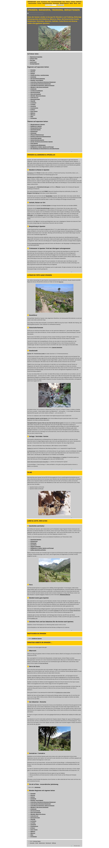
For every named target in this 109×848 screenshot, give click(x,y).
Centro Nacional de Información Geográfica (37, 461)
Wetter (71, 3)
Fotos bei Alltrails (44, 663)
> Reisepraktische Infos (36, 128)
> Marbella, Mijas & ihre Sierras (37, 96)
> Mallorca (32, 113)
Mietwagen (40, 215)
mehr (79, 3)
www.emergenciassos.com (37, 243)
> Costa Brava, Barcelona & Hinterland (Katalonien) (43, 82)
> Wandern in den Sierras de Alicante (39, 87)
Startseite (32, 843)
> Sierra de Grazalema (35, 94)
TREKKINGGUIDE (32, 1)
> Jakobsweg (37, 787)
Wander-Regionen (64, 3)
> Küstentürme (33, 131)
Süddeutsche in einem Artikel (63, 692)
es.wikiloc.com (57, 177)
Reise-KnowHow (32, 3)
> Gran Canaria (33, 111)
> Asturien (32, 71)
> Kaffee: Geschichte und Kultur (38, 550)
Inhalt (38, 1)
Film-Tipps (32, 60)
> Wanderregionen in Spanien (37, 124)
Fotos (49, 1)
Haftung (54, 843)
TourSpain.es (30, 173)
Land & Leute (33, 62)
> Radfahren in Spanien (36, 126)
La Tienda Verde (31, 451)
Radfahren (78, 1)
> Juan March (33, 544)
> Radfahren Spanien (36, 638)
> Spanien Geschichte (56, 347)
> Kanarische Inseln (35, 99)
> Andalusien (33, 89)
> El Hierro (32, 109)
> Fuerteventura (34, 108)
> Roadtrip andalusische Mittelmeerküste (40, 136)
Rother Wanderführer (75, 610)
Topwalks (31, 187)
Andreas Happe (36, 841)
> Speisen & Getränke (35, 546)
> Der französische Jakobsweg (37, 78)
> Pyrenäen (33, 70)
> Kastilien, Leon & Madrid (36, 80)
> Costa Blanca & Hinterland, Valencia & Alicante (42, 85)
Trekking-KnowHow (47, 3)
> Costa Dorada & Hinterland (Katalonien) (40, 84)
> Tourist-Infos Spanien (36, 138)
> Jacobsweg (33, 77)
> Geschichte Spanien (35, 129)
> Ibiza (31, 116)
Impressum (48, 843)
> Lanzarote (33, 106)
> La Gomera (33, 102)
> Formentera (33, 118)
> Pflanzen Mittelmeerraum (37, 134)
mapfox (45, 459)
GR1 (66, 697)
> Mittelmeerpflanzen (64, 594)
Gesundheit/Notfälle (56, 1)
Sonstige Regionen (34, 63)
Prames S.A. (30, 448)
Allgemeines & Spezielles (36, 57)
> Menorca (32, 114)
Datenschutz (42, 843)
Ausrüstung (44, 1)
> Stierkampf (33, 133)
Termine (39, 3)
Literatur (73, 1)
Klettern (68, 1)
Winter (75, 3)
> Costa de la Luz (34, 97)
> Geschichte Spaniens (35, 539)
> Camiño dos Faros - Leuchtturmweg (39, 75)
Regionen (61, 282)
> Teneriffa (32, 101)
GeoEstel (64, 457)
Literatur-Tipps (33, 58)
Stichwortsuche (61, 5)
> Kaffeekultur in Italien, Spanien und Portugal (42, 147)
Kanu (63, 1)
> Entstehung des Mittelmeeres (38, 145)
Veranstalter (56, 3)
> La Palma (32, 104)
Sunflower (56, 610)
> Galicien (32, 73)
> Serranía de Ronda (35, 92)
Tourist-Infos (49, 196)
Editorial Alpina (56, 457)
